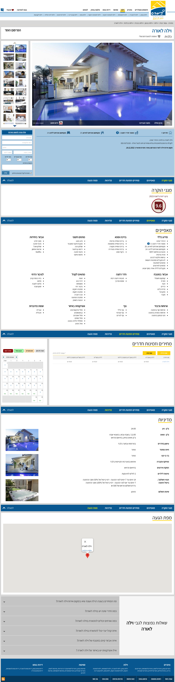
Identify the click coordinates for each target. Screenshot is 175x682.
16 (42, 383)
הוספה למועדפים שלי (148, 36)
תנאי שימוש (130, 679)
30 (42, 397)
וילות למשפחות (122, 15)
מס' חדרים (29, 157)
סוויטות (115, 10)
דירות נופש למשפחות (12, 669)
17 (36, 383)
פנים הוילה (158, 123)
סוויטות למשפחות (58, 671)
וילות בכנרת (139, 23)
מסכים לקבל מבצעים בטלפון (21, 173)
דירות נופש (106, 10)
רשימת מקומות (156, 679)
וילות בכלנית (128, 23)
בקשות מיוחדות (27, 163)
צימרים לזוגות (157, 669)
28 (13, 390)
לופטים (85, 10)
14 (13, 377)
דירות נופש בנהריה (37, 671)
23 (42, 390)
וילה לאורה (118, 23)
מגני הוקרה (167, 180)
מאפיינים (151, 180)
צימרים (129, 10)
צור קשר (95, 679)
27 (18, 390)
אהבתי (9, 10)
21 (13, 383)
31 (36, 397)
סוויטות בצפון (81, 669)
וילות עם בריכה (73, 15)
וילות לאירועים (61, 15)
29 (7, 390)
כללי (168, 123)
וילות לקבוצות (38, 15)
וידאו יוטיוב (54, 123)
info (2, 10)
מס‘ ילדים (8, 157)
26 (24, 390)
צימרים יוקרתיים (80, 671)
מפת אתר (105, 679)
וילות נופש (83, 15)
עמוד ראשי (168, 679)
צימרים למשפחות (147, 669)
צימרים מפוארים (70, 671)
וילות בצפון (144, 15)
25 (30, 390)
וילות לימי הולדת (50, 15)
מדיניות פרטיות (118, 679)
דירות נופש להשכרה (26, 669)
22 (7, 383)
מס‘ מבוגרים (18, 157)
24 (36, 390)
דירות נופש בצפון (38, 669)
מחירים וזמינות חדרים (129, 180)
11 (30, 377)
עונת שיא (149, 353)
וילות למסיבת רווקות (94, 15)
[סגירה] (85, 541)
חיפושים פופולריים (141, 10)
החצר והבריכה (144, 123)
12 (24, 377)
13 (18, 377)
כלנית (168, 36)
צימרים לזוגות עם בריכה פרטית (67, 669)
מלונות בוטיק (95, 10)
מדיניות (108, 180)
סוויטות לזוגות (53, 669)
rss (3, 679)
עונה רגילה (164, 353)
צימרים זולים (162, 671)
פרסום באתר (142, 679)
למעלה (10, 180)
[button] (87, 555)
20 (18, 383)
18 (30, 383)
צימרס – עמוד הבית (166, 23)
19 (24, 383)
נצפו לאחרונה (22, 10)
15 (7, 377)
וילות (122, 10)
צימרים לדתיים (152, 671)
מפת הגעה (92, 180)
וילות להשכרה (133, 15)
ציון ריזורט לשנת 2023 (158, 196)
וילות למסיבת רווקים (109, 15)
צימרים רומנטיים (143, 671)
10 (36, 377)
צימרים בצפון (166, 669)
